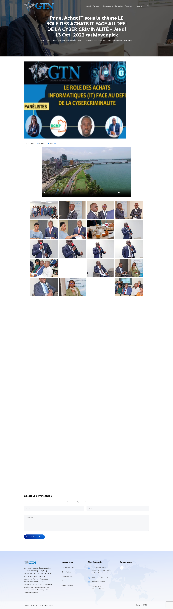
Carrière (64, 581)
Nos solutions (107, 6)
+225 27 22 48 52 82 (100, 577)
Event (51, 143)
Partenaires (119, 6)
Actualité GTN (66, 576)
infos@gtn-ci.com (98, 582)
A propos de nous (67, 567)
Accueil (88, 6)
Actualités (128, 6)
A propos (96, 6)
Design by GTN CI (141, 605)
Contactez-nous (67, 585)
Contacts (139, 6)
